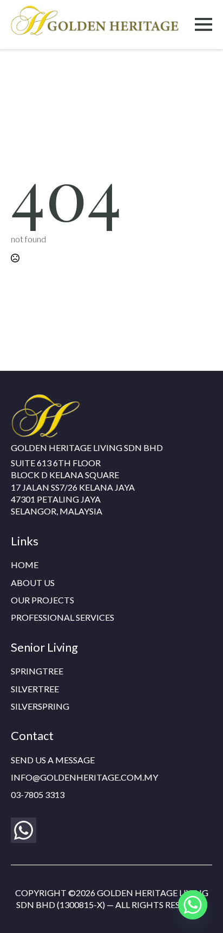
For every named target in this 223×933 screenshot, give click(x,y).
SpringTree (37, 671)
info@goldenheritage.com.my (84, 777)
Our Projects (42, 600)
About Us (33, 582)
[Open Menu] (203, 24)
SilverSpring (40, 706)
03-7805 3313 (37, 794)
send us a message (53, 760)
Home (24, 564)
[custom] (23, 830)
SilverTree (35, 689)
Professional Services (62, 617)
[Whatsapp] (192, 904)
